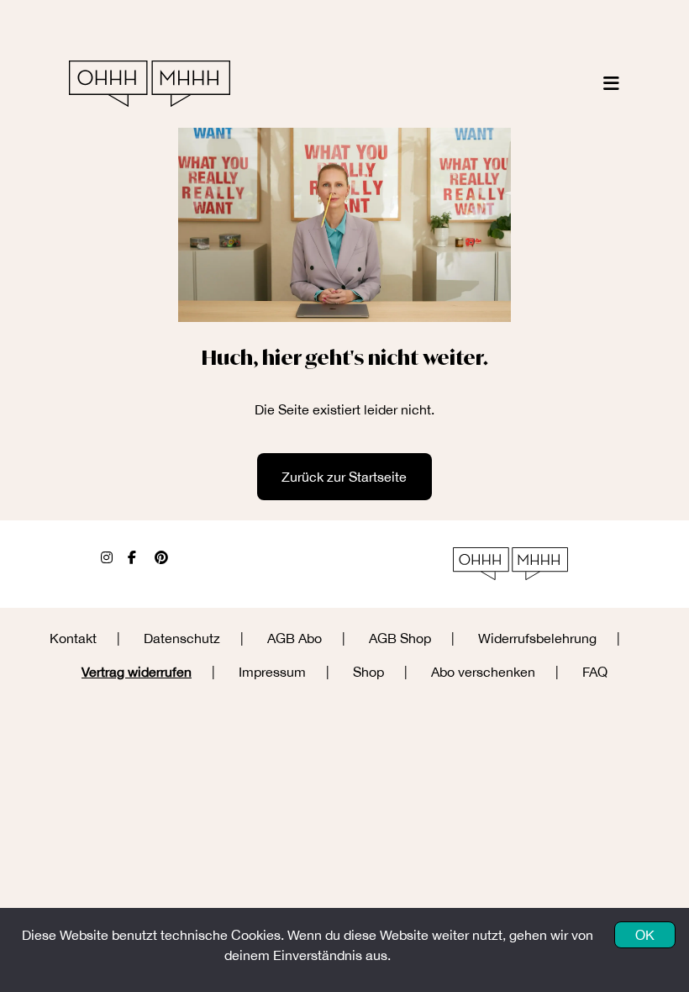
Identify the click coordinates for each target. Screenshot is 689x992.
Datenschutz (182, 638)
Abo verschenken (483, 671)
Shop (368, 671)
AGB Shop (400, 638)
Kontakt (73, 638)
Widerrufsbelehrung (537, 638)
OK (645, 934)
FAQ (594, 671)
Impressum (272, 671)
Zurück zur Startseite (344, 476)
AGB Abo (294, 638)
